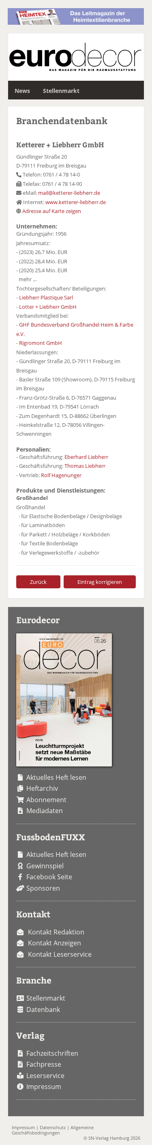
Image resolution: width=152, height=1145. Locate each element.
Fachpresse (43, 1064)
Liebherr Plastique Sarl (46, 297)
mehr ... (27, 279)
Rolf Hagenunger (61, 475)
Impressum (43, 1086)
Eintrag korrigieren (99, 581)
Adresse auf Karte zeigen (51, 211)
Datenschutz (53, 1127)
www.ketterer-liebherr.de (75, 202)
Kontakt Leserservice (60, 954)
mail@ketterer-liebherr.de (69, 192)
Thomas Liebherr (84, 465)
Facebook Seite (49, 876)
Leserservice (45, 1075)
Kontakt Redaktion (56, 932)
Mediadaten (44, 810)
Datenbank (43, 1009)
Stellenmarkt (61, 91)
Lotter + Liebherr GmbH (48, 306)
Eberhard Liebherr (86, 457)
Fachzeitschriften (52, 1053)
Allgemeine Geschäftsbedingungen (53, 1130)
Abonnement (46, 799)
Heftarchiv (42, 788)
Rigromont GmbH (40, 343)
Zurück (38, 581)
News (22, 91)
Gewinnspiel (45, 865)
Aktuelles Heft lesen (56, 777)
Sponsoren (43, 888)
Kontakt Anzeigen (54, 942)
